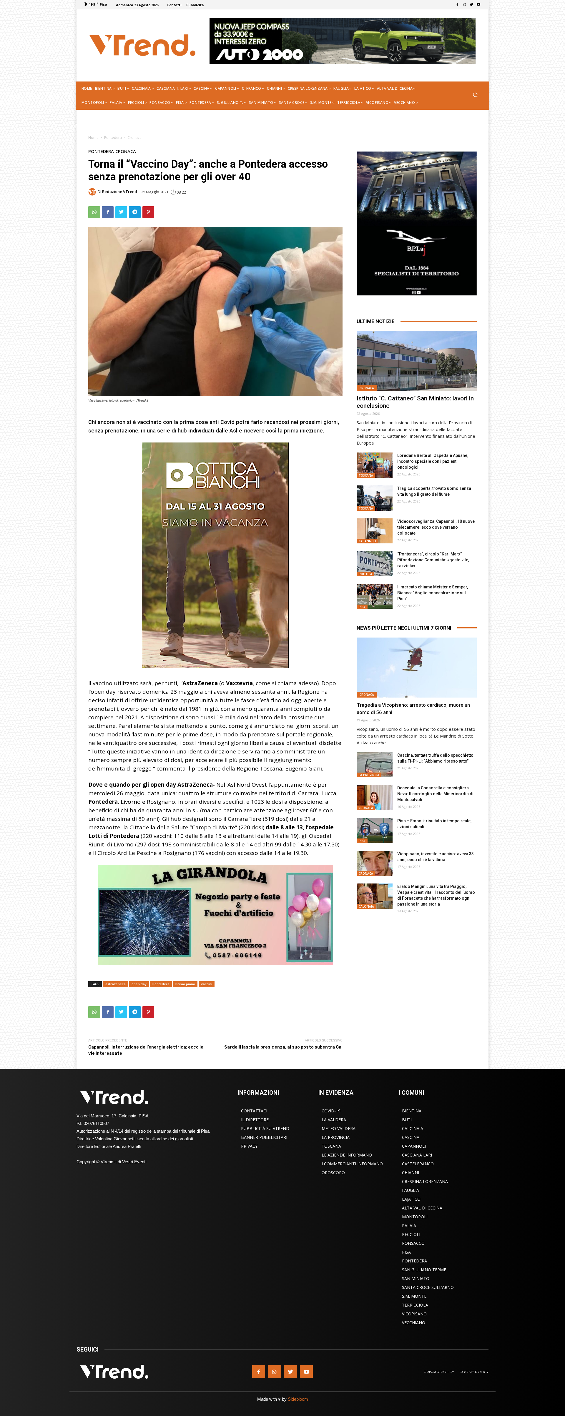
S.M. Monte (414, 1296)
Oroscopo (333, 1172)
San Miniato (415, 1278)
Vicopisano (414, 1314)
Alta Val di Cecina (422, 1208)
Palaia (409, 1225)
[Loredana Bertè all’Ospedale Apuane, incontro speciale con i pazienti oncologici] (375, 465)
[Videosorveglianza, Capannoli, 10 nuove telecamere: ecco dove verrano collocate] (375, 531)
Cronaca (134, 137)
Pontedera (113, 137)
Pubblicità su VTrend (265, 1128)
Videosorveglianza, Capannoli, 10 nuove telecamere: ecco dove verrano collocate (436, 527)
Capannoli (367, 541)
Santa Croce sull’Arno (428, 1287)
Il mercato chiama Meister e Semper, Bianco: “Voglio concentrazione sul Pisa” (432, 593)
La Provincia (369, 775)
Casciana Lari (417, 1155)
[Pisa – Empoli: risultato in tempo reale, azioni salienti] (375, 830)
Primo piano (185, 984)
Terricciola (415, 1305)
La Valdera (334, 1119)
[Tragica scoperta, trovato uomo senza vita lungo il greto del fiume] (375, 498)
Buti (407, 1119)
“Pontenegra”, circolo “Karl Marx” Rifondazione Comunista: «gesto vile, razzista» (433, 560)
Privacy (249, 1146)
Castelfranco (418, 1164)
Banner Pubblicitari (264, 1137)
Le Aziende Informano (347, 1155)
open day (139, 984)
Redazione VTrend (119, 192)
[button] (475, 95)
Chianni (410, 1172)
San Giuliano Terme (424, 1269)
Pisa (362, 607)
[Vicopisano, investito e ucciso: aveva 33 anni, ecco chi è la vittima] (375, 863)
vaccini (206, 984)
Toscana (366, 475)
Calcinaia (366, 906)
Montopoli (415, 1216)
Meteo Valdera (338, 1128)
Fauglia (410, 1190)
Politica (365, 574)
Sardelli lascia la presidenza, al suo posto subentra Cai (283, 1047)
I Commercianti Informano (352, 1164)
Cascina (410, 1137)
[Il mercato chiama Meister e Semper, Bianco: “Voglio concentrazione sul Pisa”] (375, 596)
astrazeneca (115, 984)
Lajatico (411, 1199)
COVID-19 (331, 1111)
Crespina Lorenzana (425, 1181)
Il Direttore (255, 1119)
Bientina (411, 1111)
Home (93, 137)
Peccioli (411, 1234)
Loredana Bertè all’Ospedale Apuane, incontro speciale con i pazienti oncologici (432, 461)
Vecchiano (413, 1322)
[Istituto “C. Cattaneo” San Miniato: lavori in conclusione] (417, 361)
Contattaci (254, 1111)
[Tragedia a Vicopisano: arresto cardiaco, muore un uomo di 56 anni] (417, 668)
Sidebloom (298, 1399)
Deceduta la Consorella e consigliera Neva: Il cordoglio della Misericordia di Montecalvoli (435, 794)
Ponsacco (413, 1243)
